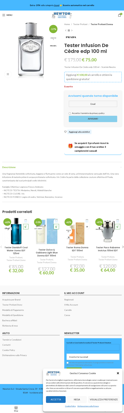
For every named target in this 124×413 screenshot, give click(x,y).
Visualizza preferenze (104, 399)
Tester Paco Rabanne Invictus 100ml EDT (108, 249)
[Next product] (71, 30)
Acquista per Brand (11, 299)
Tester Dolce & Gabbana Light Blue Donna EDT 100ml (47, 252)
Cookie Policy (70, 406)
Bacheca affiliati (9, 320)
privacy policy (98, 113)
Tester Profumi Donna (102, 24)
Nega (77, 399)
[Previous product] (65, 30)
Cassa (67, 315)
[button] (117, 373)
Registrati (69, 299)
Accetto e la (88, 113)
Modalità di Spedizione (12, 315)
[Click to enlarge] (8, 74)
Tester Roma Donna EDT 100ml (77, 249)
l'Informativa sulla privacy (83, 365)
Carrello (68, 310)
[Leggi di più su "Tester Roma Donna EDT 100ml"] (87, 226)
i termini (84, 113)
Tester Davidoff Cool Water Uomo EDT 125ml (16, 250)
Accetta (56, 399)
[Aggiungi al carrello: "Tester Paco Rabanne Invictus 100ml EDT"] (117, 226)
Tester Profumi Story (12, 304)
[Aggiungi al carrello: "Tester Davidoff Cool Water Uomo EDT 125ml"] (25, 226)
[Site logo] (62, 15)
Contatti (6, 345)
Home (67, 24)
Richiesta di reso (10, 325)
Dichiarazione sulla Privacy (88, 406)
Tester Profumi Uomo (16, 260)
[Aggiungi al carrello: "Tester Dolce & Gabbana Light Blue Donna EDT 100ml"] (56, 226)
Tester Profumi (80, 24)
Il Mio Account (71, 304)
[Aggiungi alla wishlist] (25, 221)
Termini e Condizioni (11, 339)
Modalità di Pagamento (13, 310)
